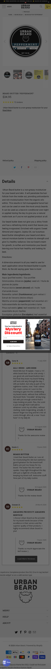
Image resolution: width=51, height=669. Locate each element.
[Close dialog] (49, 320)
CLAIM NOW (13, 341)
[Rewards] (6, 662)
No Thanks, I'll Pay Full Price (13, 346)
